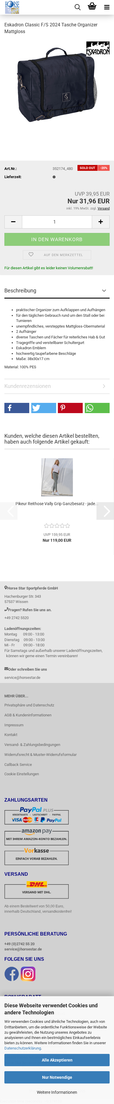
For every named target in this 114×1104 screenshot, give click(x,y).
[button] (13, 222)
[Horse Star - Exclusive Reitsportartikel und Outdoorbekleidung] (10, 7)
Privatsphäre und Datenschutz (29, 705)
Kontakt (10, 734)
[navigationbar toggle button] (106, 7)
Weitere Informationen (57, 1092)
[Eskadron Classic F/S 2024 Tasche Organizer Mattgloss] (57, 84)
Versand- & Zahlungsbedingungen (32, 744)
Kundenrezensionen (27, 386)
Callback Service (18, 764)
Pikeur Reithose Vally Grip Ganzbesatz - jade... (57, 503)
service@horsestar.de (23, 949)
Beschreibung (20, 290)
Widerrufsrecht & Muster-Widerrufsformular (40, 754)
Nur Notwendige (57, 1077)
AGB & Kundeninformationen (27, 715)
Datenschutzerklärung (22, 1048)
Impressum (13, 725)
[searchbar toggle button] (77, 7)
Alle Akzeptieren (57, 1060)
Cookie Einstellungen (21, 774)
